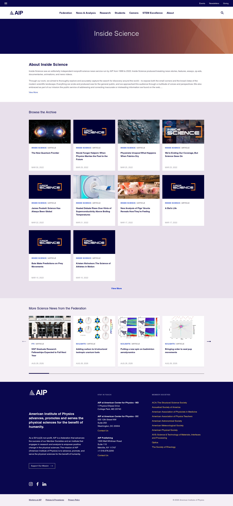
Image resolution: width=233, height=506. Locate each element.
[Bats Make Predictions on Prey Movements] (50, 242)
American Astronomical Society (167, 421)
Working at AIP (35, 500)
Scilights (81, 344)
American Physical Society (165, 430)
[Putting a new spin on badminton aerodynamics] (139, 328)
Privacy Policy (74, 500)
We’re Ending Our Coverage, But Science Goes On (181, 154)
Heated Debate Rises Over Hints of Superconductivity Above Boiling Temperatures (93, 211)
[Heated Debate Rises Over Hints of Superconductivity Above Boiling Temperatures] (94, 187)
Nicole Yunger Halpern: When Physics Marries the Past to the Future (92, 156)
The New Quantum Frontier (45, 153)
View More (33, 92)
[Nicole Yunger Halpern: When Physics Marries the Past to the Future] (94, 131)
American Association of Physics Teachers (172, 416)
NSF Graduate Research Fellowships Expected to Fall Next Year (49, 352)
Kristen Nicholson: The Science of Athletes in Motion (93, 265)
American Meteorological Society (168, 425)
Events (202, 3)
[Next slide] (209, 341)
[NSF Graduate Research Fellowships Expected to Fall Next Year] (50, 328)
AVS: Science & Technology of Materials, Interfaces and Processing (176, 436)
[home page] (16, 13)
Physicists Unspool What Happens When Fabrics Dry (138, 154)
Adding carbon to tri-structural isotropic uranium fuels (91, 351)
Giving (226, 3)
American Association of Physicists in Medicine (174, 411)
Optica (155, 442)
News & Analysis (86, 12)
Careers (133, 12)
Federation (65, 12)
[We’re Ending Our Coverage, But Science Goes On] (183, 131)
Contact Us (103, 430)
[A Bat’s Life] (183, 187)
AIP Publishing (105, 438)
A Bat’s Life (171, 208)
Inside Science (39, 148)
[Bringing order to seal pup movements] (183, 328)
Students (120, 12)
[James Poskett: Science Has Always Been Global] (50, 187)
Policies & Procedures (55, 500)
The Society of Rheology (164, 447)
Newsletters (214, 3)
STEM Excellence (153, 12)
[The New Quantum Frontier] (50, 131)
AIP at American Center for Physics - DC (118, 416)
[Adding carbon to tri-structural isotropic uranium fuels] (94, 328)
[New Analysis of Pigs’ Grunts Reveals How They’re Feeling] (139, 187)
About (170, 12)
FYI (33, 344)
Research (105, 12)
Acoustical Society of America (166, 407)
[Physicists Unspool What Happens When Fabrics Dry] (139, 131)
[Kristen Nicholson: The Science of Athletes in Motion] (94, 242)
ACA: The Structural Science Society (169, 402)
